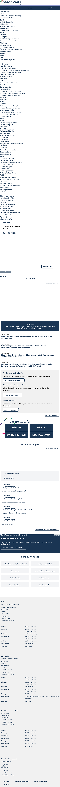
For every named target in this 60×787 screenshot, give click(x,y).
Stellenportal (4, 169)
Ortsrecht (3, 146)
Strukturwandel (5, 208)
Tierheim (3, 97)
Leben (2, 14)
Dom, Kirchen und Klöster (9, 114)
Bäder (2, 58)
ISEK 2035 (3, 78)
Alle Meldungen (51, 415)
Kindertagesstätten (7, 18)
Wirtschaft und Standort (8, 206)
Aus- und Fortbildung (7, 26)
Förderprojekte (5, 89)
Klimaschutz (4, 99)
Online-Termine (5, 154)
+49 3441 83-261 (6, 672)
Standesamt (4, 139)
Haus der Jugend (6, 66)
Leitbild (2, 81)
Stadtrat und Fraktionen (8, 177)
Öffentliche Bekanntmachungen (11, 162)
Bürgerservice (5, 133)
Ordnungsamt (5, 141)
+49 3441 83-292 (6, 722)
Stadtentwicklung (6, 76)
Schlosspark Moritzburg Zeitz (10, 106)
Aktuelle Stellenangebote (13, 548)
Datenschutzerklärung (40, 781)
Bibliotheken (4, 24)
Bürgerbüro (4, 137)
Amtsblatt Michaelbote (8, 173)
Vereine (2, 62)
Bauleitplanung (5, 85)
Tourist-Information (7, 129)
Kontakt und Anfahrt (7, 198)
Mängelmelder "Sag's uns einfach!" (12, 143)
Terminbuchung (5, 152)
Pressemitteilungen (7, 158)
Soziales (3, 32)
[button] (50, 8)
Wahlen (2, 192)
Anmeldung (6, 781)
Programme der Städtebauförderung (13, 93)
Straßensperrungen (7, 171)
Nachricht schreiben (8, 620)
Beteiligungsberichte (7, 204)
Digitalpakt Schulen (7, 22)
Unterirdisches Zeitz (7, 110)
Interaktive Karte (6, 219)
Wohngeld (3, 37)
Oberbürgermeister (7, 196)
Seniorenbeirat (5, 187)
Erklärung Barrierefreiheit (21, 781)
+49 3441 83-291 (6, 720)
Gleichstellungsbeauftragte (9, 39)
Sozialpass (3, 35)
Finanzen (3, 202)
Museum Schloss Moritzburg (10, 108)
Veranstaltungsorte (7, 125)
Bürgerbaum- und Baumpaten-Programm (14, 70)
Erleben (2, 120)
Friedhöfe (3, 43)
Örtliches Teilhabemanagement (11, 49)
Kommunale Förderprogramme (11, 91)
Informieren (4, 127)
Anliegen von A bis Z (7, 135)
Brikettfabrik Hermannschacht (10, 112)
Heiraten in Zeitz (6, 51)
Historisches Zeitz (6, 116)
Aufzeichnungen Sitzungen (9, 179)
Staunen (3, 104)
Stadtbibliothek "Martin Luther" (11, 72)
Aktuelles (3, 156)
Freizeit (2, 53)
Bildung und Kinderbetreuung (10, 16)
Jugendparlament (6, 190)
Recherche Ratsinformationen (10, 185)
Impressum (6, 784)
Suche (30, 8)
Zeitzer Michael (5, 215)
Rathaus (3, 118)
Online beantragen (12, 395)
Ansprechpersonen (6, 200)
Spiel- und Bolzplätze (7, 60)
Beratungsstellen (6, 45)
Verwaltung (4, 194)
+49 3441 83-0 (5, 616)
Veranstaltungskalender (8, 123)
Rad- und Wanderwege (8, 68)
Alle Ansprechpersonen (10, 604)
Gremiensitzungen (6, 164)
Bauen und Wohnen (7, 74)
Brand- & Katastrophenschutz (10, 95)
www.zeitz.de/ (6, 618)
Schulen (2, 20)
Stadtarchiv (4, 148)
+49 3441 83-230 (6, 772)
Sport (2, 55)
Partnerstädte (5, 11)
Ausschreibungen (6, 167)
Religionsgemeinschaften (9, 41)
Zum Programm (10, 410)
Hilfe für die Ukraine (7, 47)
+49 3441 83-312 (6, 670)
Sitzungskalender (6, 183)
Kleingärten (4, 64)
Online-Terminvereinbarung (9, 150)
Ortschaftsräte (5, 181)
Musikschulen (4, 28)
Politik (2, 175)
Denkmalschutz (5, 87)
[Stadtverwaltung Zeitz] (30, 229)
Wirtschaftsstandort (7, 211)
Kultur (2, 102)
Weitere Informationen (12, 380)
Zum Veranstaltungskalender (46, 529)
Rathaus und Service (7, 131)
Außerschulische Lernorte (9, 30)
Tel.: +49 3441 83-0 (9, 233)
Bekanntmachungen (7, 160)
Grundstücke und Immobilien (10, 83)
